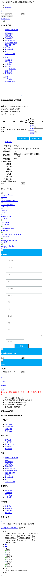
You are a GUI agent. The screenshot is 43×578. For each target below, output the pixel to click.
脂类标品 (8, 36)
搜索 (22, 14)
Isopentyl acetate (6, 216)
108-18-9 (4, 197)
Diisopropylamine (7, 195)
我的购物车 (5, 19)
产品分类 (8, 79)
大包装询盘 (22, 138)
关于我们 (8, 71)
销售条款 (8, 429)
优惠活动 (8, 493)
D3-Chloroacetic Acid (8, 205)
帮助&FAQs (9, 444)
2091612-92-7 (5, 224)
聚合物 (7, 47)
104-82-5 (4, 242)
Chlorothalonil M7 (7, 222)
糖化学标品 (9, 34)
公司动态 (8, 64)
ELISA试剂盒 (10, 54)
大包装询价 (9, 427)
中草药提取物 (10, 40)
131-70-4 (4, 248)
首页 (6, 58)
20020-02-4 (5, 236)
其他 (6, 51)
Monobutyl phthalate (8, 246)
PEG (6, 32)
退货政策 (8, 446)
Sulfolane (4, 211)
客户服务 (8, 440)
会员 (2, 390)
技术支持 (8, 442)
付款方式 (8, 431)
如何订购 (8, 424)
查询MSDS (36, 138)
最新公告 (8, 490)
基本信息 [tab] (8, 142)
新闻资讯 (8, 66)
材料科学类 (9, 49)
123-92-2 (4, 218)
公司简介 (8, 506)
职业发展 (8, 513)
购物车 (3, 385)
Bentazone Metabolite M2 (9, 201)
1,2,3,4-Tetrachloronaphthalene (11, 234)
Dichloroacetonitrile (7, 228)
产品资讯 (8, 62)
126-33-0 (4, 212)
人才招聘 (8, 510)
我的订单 (8, 8)
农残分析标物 (10, 45)
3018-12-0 (4, 230)
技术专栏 (12, 69)
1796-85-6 (4, 207)
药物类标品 (9, 38)
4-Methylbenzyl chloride (9, 240)
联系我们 (8, 73)
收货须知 (8, 449)
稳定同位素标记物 (11, 30)
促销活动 (8, 60)
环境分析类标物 (11, 43)
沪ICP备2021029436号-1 (9, 528)
